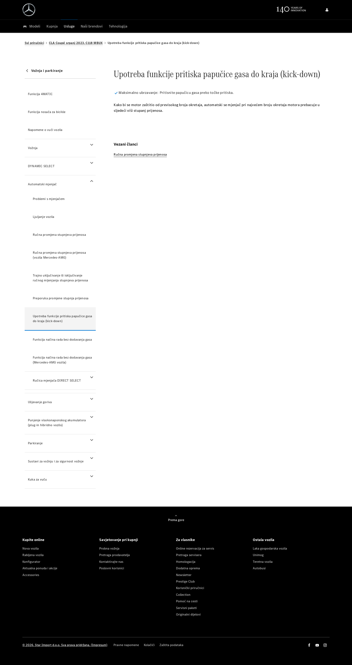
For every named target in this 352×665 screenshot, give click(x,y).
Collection (183, 595)
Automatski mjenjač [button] (42, 184)
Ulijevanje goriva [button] (40, 402)
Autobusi (259, 568)
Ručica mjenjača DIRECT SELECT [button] (57, 380)
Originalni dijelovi (188, 614)
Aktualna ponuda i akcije (39, 568)
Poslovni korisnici (111, 568)
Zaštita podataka (171, 645)
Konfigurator (31, 562)
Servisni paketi (186, 608)
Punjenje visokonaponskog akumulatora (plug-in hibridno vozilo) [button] (57, 422)
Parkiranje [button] (35, 443)
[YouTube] (317, 645)
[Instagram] (325, 645)
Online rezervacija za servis (195, 548)
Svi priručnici (34, 43)
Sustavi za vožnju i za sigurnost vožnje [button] (56, 461)
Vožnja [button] (32, 148)
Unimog (258, 555)
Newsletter (183, 575)
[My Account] (327, 10)
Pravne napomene (126, 645)
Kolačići (149, 645)
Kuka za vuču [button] (37, 479)
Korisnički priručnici (190, 588)
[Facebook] (309, 645)
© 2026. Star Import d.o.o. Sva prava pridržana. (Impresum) (64, 645)
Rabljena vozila (33, 555)
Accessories (30, 575)
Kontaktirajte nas (111, 562)
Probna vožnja (109, 548)
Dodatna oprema (188, 568)
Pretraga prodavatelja (114, 555)
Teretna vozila (263, 562)
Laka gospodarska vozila (270, 548)
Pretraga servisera (188, 555)
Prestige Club (185, 581)
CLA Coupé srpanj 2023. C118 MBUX (76, 43)
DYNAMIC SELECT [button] (41, 166)
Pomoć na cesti (187, 601)
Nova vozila (30, 548)
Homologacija (185, 562)
